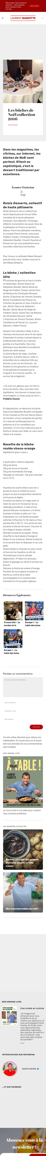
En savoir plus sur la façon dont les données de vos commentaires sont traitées (22, 743)
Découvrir (34, 6)
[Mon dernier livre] (23, 807)
